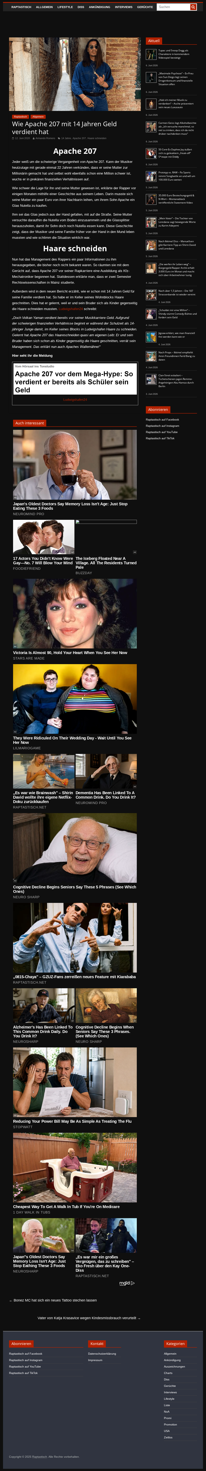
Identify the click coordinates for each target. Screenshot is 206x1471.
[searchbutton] (193, 7)
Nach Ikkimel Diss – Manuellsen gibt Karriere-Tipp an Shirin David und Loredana (177, 245)
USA (167, 1431)
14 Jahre (66, 138)
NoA (166, 1411)
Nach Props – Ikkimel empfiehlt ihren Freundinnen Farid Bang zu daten (177, 356)
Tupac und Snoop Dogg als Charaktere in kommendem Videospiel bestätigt (174, 54)
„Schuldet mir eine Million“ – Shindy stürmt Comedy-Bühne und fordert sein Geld (178, 313)
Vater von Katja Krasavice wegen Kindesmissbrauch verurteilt (89, 1318)
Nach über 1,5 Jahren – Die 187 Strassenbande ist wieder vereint (177, 292)
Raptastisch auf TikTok (160, 438)
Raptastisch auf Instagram (162, 425)
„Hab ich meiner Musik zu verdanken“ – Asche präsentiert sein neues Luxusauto (176, 103)
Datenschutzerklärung (102, 1353)
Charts (168, 1373)
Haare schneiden (97, 138)
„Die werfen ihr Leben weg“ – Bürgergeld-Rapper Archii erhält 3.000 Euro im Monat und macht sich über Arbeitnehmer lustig (176, 270)
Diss (81, 7)
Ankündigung (99, 7)
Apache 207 (79, 138)
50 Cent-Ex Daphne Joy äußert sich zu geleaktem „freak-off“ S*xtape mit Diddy (175, 153)
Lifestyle (65, 7)
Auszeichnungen (174, 1366)
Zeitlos (168, 1437)
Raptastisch (21, 7)
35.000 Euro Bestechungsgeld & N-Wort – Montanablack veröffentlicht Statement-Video (176, 199)
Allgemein (44, 7)
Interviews (123, 7)
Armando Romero (45, 138)
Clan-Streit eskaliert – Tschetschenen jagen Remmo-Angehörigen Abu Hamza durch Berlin (176, 381)
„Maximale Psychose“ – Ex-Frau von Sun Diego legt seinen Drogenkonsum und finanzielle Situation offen (176, 79)
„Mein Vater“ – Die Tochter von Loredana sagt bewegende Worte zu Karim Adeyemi (177, 222)
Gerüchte (145, 7)
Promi (167, 1418)
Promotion (170, 1424)
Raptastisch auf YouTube (162, 432)
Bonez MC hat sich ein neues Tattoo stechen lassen (53, 1300)
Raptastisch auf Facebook (162, 419)
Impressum (95, 1360)
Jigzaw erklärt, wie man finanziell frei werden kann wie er (177, 334)
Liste (167, 1405)
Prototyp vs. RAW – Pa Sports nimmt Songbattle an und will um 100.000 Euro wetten (177, 176)
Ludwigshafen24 (71, 309)
